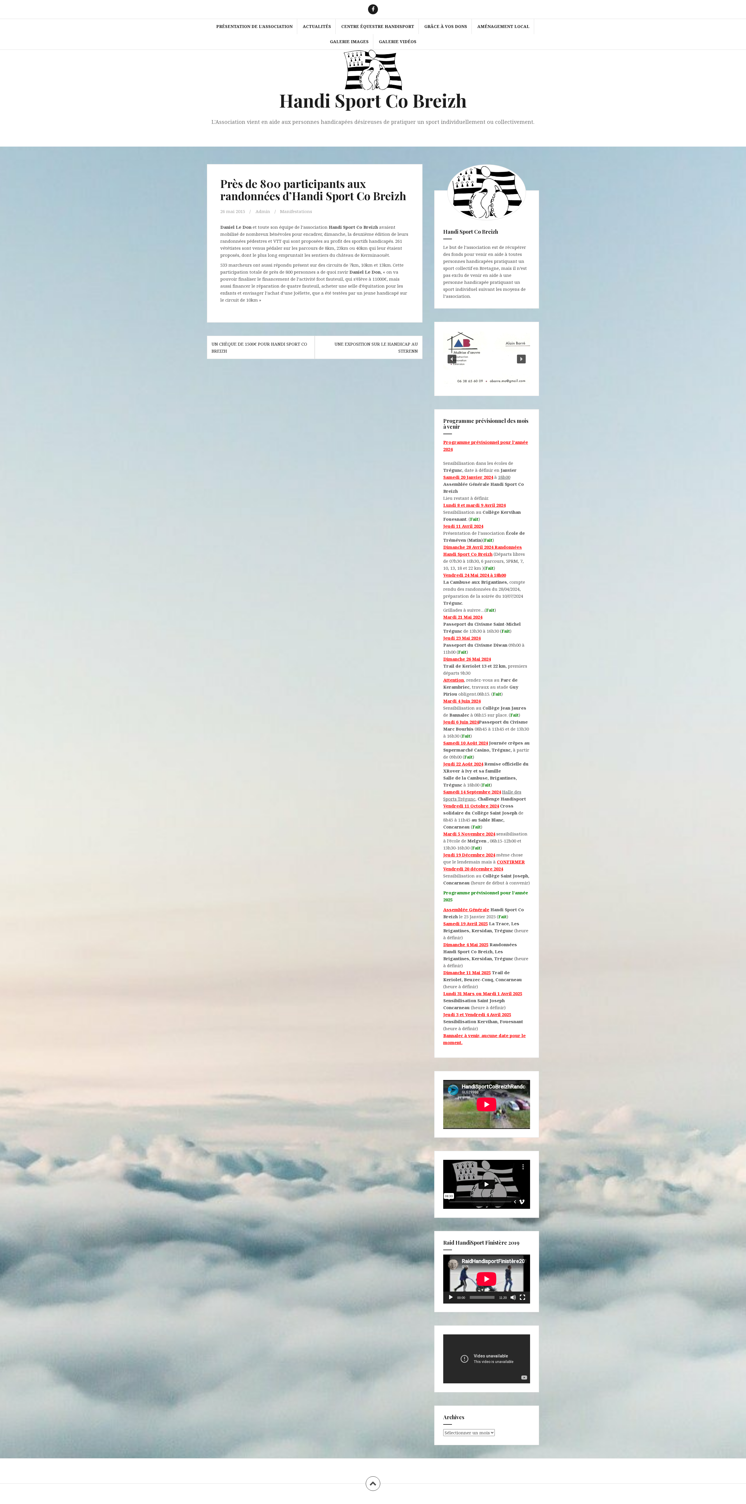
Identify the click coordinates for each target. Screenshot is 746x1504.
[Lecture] (451, 1297)
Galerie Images (349, 41)
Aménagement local (503, 26)
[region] (486, 359)
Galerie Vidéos (397, 41)
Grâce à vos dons (445, 26)
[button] (452, 359)
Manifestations (296, 211)
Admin (263, 211)
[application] (486, 1279)
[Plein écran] (522, 1297)
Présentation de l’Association (254, 26)
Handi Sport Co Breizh (373, 100)
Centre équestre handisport (377, 26)
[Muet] (513, 1297)
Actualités (317, 26)
